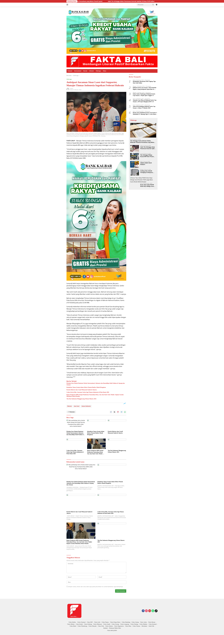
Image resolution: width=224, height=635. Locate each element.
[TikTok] (156, 610)
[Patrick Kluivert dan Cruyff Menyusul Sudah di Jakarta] (117, 424)
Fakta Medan (70, 624)
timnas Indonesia (86, 406)
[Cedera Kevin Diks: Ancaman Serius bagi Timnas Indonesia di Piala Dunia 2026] (75, 443)
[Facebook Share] (111, 412)
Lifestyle (91, 71)
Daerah (85, 71)
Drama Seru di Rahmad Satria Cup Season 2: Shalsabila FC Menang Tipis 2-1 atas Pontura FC (145, 113)
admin (71, 88)
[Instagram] (146, 610)
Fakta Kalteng (88, 624)
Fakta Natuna (136, 626)
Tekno (104, 71)
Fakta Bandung (126, 622)
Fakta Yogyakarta (119, 626)
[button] (153, 4)
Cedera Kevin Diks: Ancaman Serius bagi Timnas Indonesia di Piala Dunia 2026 (87, 392)
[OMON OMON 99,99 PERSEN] (134, 164)
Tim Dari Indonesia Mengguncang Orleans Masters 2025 (81, 398)
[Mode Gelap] (157, 4)
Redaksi (105, 628)
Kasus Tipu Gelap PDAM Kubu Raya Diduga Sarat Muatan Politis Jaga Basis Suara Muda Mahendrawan (147, 185)
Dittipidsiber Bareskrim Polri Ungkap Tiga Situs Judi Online (144, 82)
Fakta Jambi (106, 624)
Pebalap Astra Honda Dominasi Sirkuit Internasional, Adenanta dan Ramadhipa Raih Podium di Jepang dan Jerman (95, 384)
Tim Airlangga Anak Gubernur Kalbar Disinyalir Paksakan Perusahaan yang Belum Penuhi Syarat (142, 141)
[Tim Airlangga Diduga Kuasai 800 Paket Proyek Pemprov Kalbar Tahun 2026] (134, 156)
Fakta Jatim (143, 622)
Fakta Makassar (97, 624)
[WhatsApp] (152, 610)
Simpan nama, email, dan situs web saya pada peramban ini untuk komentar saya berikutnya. (95, 586)
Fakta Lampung (124, 624)
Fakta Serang (115, 624)
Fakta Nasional (81, 622)
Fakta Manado (93, 626)
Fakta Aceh (97, 622)
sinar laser (76, 406)
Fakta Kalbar (72, 622)
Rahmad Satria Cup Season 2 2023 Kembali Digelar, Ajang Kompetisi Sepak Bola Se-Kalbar (144, 88)
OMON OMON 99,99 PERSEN (146, 163)
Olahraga (98, 71)
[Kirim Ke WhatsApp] (125, 412)
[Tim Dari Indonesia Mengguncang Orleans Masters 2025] (117, 443)
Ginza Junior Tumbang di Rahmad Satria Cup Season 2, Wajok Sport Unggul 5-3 (144, 94)
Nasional (70, 71)
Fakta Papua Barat (115, 622)
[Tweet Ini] (114, 412)
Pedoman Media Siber (115, 628)
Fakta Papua (105, 622)
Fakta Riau (128, 626)
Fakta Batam (151, 622)
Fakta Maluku (143, 624)
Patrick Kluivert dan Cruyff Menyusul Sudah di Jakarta (81, 389)
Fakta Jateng (135, 622)
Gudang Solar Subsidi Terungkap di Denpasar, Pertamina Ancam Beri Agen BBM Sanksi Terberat (147, 171)
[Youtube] (149, 610)
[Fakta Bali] (112, 61)
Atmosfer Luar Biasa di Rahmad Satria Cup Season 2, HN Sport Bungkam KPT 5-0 (144, 100)
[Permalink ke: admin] (67, 89)
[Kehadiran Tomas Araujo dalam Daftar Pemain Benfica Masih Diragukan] (96, 424)
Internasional (77, 71)
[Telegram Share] (121, 412)
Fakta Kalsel (79, 624)
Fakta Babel (73, 626)
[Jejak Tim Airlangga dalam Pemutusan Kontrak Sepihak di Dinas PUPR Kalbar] (134, 148)
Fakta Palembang (82, 626)
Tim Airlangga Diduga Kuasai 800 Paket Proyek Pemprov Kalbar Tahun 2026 (149, 1)
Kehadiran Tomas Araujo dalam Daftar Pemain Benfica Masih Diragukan (86, 387)
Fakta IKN (90, 622)
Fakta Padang (134, 624)
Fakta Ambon (109, 626)
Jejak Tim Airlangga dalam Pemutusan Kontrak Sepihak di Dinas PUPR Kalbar (98, 1)
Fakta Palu (101, 626)
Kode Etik (151, 626)
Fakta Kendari (153, 624)
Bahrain (69, 406)
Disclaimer (144, 626)
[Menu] (67, 4)
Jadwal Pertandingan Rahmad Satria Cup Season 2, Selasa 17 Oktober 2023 (144, 107)
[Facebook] (143, 610)
